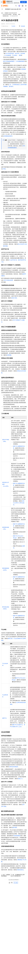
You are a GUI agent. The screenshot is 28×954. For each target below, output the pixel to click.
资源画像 (9, 355)
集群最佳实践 (5, 16)
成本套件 (11, 86)
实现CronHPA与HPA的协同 (18, 502)
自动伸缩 (22, 53)
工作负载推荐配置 (19, 61)
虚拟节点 (4, 718)
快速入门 (20, 778)
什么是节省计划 (13, 260)
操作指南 (15, 14)
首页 (2, 13)
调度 (20, 55)
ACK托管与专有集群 (7, 14)
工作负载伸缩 (7, 55)
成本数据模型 (17, 835)
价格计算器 (14, 298)
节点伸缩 (14, 55)
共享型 (4, 169)
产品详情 (13, 26)
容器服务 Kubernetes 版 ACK (11, 13)
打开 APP (23, 2)
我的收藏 (23, 26)
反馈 (16, 882)
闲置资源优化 (20, 869)
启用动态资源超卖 (13, 766)
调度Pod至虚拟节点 (17, 724)
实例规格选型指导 (8, 136)
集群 (19, 14)
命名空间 (17, 53)
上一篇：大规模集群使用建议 (5, 875)
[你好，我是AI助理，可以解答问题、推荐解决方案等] (19, 5)
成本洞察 (14, 827)
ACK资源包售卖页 (8, 280)
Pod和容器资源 (10, 53)
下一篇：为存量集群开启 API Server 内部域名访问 (18, 875)
